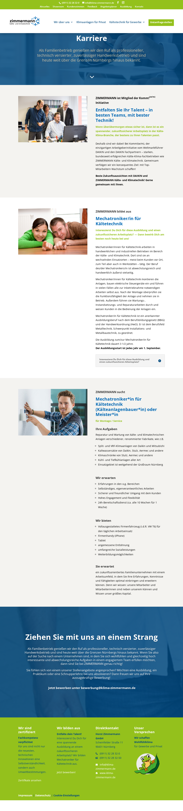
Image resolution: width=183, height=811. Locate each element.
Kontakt (139, 7)
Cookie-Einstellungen (66, 795)
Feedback (92, 7)
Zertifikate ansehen (29, 780)
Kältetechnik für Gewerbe (125, 22)
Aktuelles (45, 7)
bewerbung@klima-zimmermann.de (108, 688)
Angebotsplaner (108, 7)
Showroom (58, 7)
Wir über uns (62, 22)
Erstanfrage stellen (161, 22)
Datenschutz (43, 795)
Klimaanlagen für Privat (91, 22)
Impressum (25, 795)
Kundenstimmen (75, 7)
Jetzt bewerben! (66, 772)
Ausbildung (126, 7)
